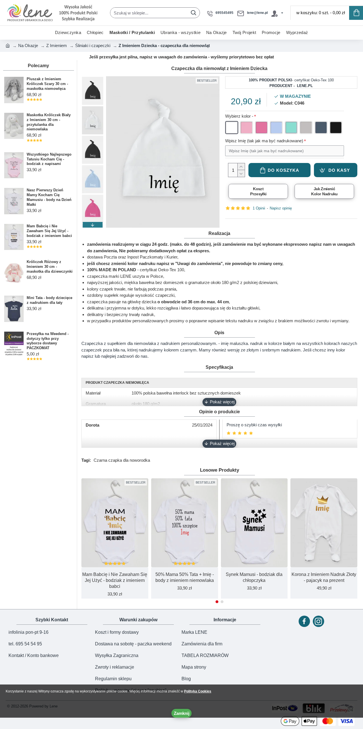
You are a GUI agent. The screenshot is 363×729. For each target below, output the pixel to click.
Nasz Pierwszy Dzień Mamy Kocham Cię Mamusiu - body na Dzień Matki (49, 197)
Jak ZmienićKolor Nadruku (324, 191)
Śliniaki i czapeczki (92, 45)
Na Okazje (28, 45)
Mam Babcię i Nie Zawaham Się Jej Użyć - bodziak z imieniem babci (49, 231)
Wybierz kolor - (239, 116)
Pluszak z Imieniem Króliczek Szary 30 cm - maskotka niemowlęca (47, 84)
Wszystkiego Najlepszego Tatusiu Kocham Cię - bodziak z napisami (49, 159)
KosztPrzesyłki (258, 191)
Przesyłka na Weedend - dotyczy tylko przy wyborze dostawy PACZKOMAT (48, 341)
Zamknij (181, 713)
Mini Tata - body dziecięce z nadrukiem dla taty (49, 300)
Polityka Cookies (197, 691)
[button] (92, 79)
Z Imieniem (56, 45)
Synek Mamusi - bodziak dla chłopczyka (254, 577)
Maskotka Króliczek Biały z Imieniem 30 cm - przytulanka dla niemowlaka (49, 122)
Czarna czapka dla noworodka (122, 460)
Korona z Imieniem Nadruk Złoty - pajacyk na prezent (324, 577)
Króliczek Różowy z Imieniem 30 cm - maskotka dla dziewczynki (50, 267)
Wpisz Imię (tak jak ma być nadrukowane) (264, 140)
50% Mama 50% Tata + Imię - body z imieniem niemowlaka (184, 577)
